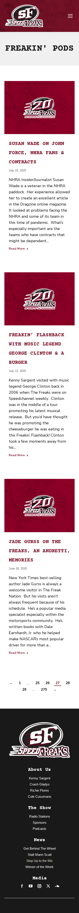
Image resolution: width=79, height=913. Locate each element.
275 (44, 689)
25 (38, 683)
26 (48, 683)
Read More (17, 249)
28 (68, 683)
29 (24, 689)
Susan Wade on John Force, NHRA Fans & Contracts (36, 153)
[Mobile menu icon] (70, 16)
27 (58, 683)
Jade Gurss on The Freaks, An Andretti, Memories (39, 551)
